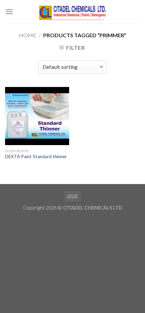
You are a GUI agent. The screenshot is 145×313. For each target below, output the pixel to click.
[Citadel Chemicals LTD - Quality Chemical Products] (72, 11)
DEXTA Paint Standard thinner (36, 156)
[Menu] (9, 11)
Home (27, 35)
